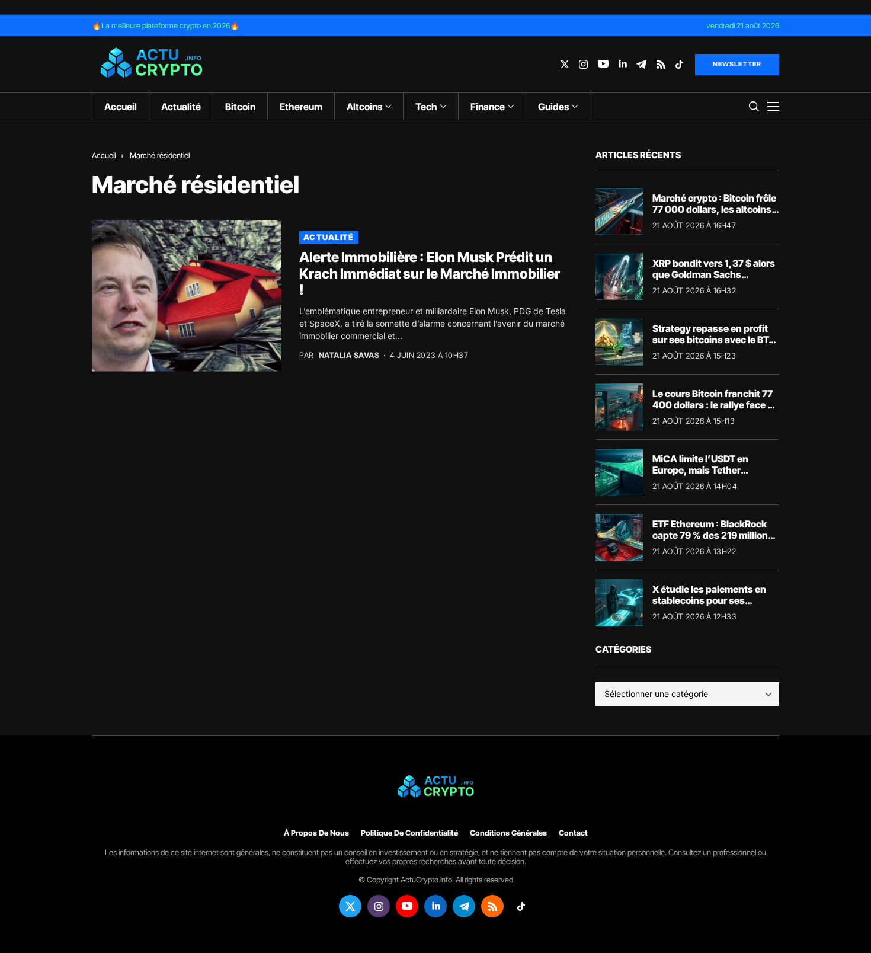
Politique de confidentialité (409, 833)
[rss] (661, 64)
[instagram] (583, 64)
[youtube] (603, 64)
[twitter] (565, 64)
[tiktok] (679, 64)
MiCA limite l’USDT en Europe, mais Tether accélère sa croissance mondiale (703, 476)
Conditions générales (508, 833)
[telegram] (641, 64)
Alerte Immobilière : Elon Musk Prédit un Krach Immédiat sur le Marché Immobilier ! (429, 273)
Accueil (104, 155)
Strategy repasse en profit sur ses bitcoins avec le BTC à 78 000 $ (714, 339)
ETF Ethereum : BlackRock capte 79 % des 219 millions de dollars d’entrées (712, 535)
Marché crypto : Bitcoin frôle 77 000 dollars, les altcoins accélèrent (714, 209)
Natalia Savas (349, 355)
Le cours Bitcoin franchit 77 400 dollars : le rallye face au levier (715, 405)
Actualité (328, 237)
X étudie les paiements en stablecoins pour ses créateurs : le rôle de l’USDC (713, 600)
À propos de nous (316, 833)
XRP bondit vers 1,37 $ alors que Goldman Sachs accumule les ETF (713, 274)
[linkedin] (622, 64)
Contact (573, 833)
